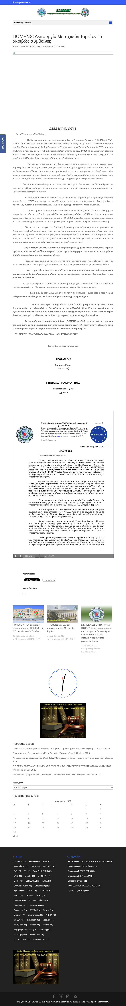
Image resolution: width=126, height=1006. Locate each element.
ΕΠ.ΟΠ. (30, 876)
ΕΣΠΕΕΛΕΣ (22, 46)
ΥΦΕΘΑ (19, 920)
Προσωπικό (20, 910)
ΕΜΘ (18, 876)
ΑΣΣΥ (47, 861)
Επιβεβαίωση (42, 885)
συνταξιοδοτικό (22, 939)
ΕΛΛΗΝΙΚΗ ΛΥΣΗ (42, 871)
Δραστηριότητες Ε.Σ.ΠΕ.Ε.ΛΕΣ (97, 861)
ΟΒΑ (29, 895)
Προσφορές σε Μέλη (78, 890)
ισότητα (48, 924)
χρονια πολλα (40, 939)
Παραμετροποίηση (38, 900)
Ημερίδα (19, 890)
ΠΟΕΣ (40, 895)
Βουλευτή (49, 866)
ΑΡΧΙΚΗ (73, 861)
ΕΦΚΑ (46, 881)
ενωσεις (35, 924)
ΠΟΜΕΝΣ (20, 900)
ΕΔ (27, 871)
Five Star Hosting (101, 1001)
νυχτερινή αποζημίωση (25, 929)
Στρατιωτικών (35, 915)
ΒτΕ (17, 871)
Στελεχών (19, 915)
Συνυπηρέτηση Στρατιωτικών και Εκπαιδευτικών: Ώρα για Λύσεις (43, 753)
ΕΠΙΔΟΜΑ (44, 876)
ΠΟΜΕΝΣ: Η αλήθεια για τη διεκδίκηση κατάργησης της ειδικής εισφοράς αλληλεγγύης (53, 748)
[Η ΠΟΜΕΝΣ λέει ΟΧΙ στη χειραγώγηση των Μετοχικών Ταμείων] (62, 614)
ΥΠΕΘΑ (51, 915)
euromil (34, 861)
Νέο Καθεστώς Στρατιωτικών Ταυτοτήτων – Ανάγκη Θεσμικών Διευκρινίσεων (49, 774)
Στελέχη (48, 910)
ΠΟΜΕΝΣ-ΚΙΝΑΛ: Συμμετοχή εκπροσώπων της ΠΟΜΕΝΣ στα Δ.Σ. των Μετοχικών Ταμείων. (28, 628)
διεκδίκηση (33, 920)
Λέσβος (45, 890)
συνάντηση (20, 934)
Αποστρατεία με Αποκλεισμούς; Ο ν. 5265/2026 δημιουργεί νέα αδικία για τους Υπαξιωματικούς (58, 757)
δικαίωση (48, 920)
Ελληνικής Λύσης (23, 885)
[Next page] (20, 556)
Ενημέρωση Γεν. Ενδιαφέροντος (82, 866)
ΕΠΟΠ (18, 881)
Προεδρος (20, 905)
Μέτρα (18, 895)
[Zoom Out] (37, 556)
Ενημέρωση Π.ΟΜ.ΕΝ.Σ (54, 46)
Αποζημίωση (21, 866)
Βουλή (35, 866)
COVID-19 (20, 861)
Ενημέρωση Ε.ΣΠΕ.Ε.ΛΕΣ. (81, 871)
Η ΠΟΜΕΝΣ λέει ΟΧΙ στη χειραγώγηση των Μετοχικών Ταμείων (60, 628)
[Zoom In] (42, 556)
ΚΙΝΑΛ (32, 890)
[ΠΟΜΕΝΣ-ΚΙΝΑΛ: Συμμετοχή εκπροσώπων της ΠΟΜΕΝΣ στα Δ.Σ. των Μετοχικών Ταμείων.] (28, 614)
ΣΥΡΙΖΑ (35, 910)
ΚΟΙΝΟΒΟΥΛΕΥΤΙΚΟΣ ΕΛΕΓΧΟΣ (84, 885)
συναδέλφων (37, 934)
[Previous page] (15, 556)
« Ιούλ (15, 836)
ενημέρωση (20, 924)
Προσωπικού (36, 905)
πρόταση (45, 929)
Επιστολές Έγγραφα (77, 881)
